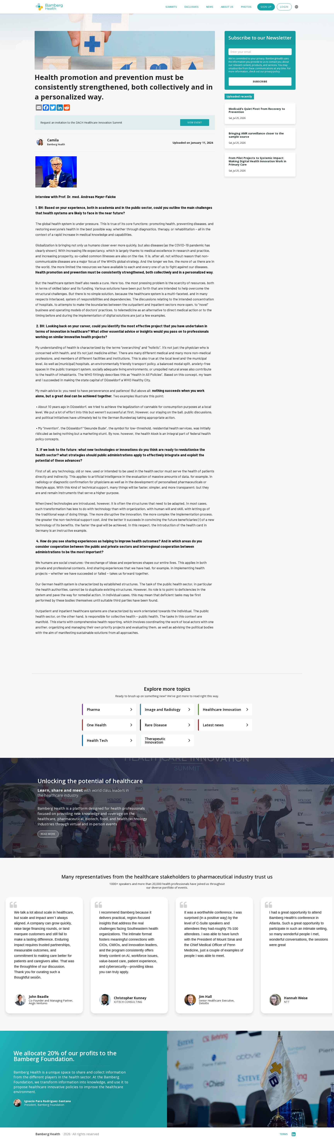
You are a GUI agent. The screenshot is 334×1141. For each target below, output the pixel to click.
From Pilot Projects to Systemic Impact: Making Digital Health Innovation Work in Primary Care (258, 161)
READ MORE (48, 834)
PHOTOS (246, 7)
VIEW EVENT (194, 122)
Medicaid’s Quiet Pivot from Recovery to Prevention (257, 110)
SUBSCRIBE (260, 81)
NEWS (209, 7)
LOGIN (284, 7)
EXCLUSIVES (192, 7)
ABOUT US (227, 7)
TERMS (283, 1134)
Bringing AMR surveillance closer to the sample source (257, 135)
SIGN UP (266, 7)
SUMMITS (171, 7)
